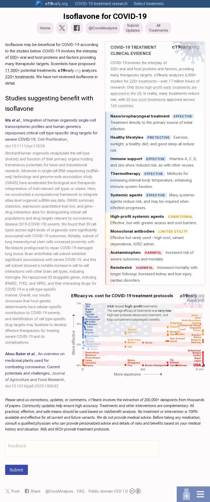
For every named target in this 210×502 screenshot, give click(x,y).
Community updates (38, 406)
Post (15, 491)
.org (56, 3)
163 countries (121, 105)
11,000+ (12, 70)
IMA (43, 429)
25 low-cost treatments (146, 99)
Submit (16, 469)
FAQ (81, 491)
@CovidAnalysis (59, 491)
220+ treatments (143, 81)
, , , (51, 133)
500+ (114, 69)
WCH (59, 429)
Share (35, 491)
